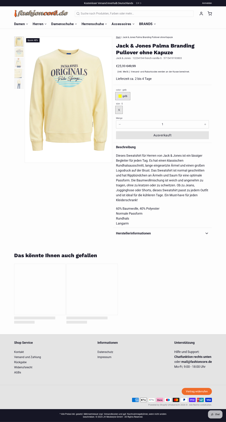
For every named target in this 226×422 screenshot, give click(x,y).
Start (118, 37)
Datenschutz (105, 352)
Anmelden (207, 3)
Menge (119, 118)
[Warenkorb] (208, 13)
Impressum (104, 357)
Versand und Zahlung (27, 357)
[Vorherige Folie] (30, 99)
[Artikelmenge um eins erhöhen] (205, 124)
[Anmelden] (199, 13)
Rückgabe (20, 362)
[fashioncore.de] (42, 13)
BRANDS (146, 24)
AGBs (17, 372)
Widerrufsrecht (23, 367)
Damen (19, 24)
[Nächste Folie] (106, 99)
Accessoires (121, 24)
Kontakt (19, 352)
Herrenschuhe (93, 24)
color (121, 90)
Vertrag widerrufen (197, 391)
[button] (162, 135)
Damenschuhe (62, 24)
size (119, 103)
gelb (125, 96)
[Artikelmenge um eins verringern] (119, 124)
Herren (38, 24)
